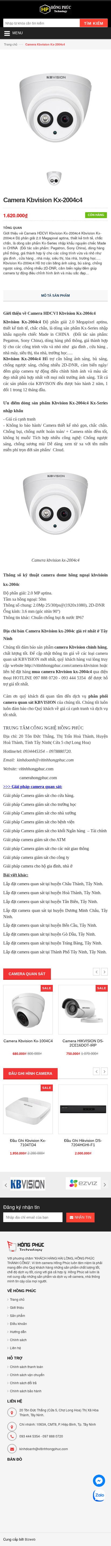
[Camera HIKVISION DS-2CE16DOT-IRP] (83, 1010)
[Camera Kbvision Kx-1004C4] (28, 1010)
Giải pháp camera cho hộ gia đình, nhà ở (37, 866)
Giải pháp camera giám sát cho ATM (34, 839)
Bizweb (30, 1539)
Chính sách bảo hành (25, 1390)
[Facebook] (99, 1481)
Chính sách (18, 1339)
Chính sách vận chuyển (27, 1374)
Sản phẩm (17, 1315)
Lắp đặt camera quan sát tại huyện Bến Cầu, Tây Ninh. (50, 925)
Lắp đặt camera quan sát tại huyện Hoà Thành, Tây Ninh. (52, 892)
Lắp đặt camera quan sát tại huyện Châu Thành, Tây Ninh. (53, 884)
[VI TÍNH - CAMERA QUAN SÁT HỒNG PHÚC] (55, 10)
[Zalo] (99, 1496)
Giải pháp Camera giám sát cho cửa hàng (38, 795)
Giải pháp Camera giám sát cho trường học (39, 804)
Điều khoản (18, 1323)
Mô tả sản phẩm (55, 296)
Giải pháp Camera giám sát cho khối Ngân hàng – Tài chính (55, 830)
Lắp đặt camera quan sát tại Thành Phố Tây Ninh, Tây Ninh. (55, 952)
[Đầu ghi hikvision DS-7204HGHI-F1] (83, 1109)
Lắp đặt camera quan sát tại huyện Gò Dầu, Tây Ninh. (49, 934)
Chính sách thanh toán (26, 1366)
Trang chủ (10, 44)
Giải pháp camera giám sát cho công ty (36, 857)
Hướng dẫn (18, 1331)
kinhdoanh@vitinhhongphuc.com (43, 1448)
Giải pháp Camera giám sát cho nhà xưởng (39, 813)
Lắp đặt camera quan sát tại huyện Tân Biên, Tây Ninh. (50, 901)
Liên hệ (15, 1347)
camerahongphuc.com (38, 777)
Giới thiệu (17, 1307)
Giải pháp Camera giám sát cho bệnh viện (38, 822)
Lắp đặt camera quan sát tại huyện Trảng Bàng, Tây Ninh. (52, 943)
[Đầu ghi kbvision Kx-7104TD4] (28, 1109)
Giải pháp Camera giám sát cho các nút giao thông (46, 848)
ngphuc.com (36, 769)
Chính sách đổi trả (23, 1382)
